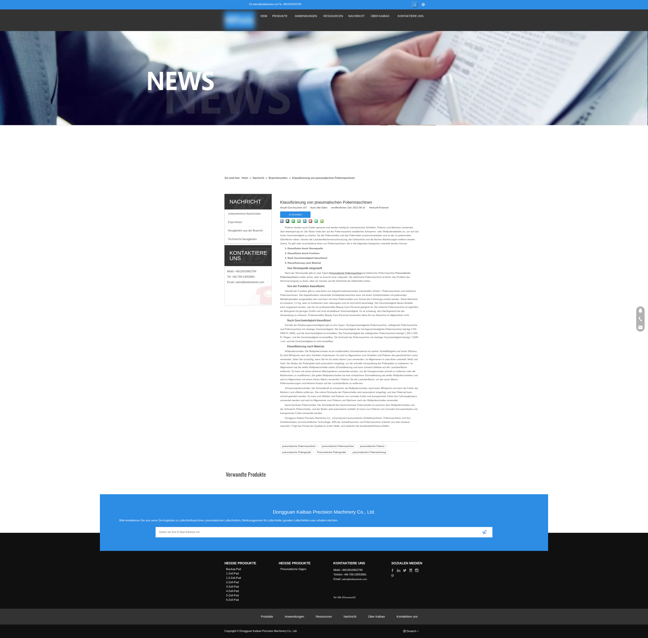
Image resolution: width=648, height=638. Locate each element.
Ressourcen (324, 616)
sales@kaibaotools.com (265, 4)
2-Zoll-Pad (232, 582)
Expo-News (235, 222)
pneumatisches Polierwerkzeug (369, 452)
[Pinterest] (392, 575)
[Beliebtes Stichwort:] (415, 5)
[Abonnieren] (484, 532)
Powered (383, 207)
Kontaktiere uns (407, 616)
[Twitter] (405, 570)
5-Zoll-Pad (232, 595)
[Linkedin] (399, 570)
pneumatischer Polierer (372, 446)
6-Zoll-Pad (232, 599)
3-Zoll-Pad (232, 586)
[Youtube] (411, 570)
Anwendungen (294, 616)
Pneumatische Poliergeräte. (332, 452)
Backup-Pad (233, 569)
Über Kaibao (376, 616)
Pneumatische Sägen (293, 569)
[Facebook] (393, 570)
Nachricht (350, 616)
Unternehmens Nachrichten (244, 213)
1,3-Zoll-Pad (233, 577)
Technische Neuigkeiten (242, 239)
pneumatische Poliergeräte (296, 452)
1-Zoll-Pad (232, 573)
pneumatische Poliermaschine (338, 446)
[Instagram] (417, 570)
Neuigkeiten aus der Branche (245, 230)
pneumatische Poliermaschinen (299, 446)
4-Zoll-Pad (232, 591)
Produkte (267, 616)
